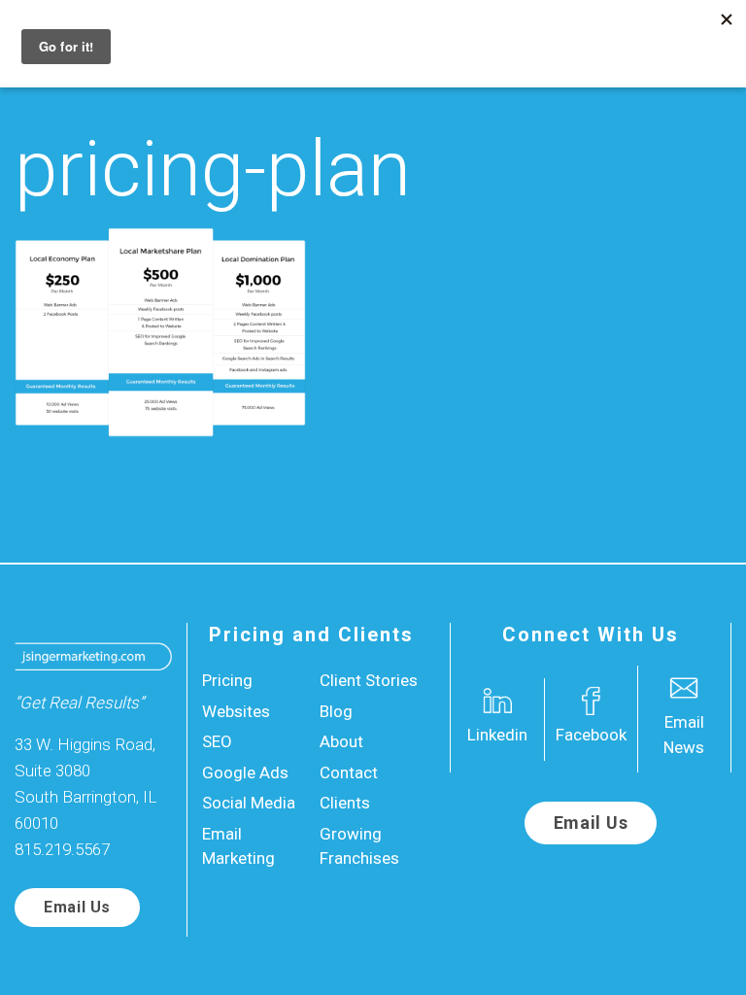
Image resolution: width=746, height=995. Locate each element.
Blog (336, 711)
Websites (236, 711)
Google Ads (245, 772)
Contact (349, 772)
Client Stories (369, 680)
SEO (217, 741)
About (341, 741)
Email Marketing (238, 846)
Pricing (227, 680)
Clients (345, 802)
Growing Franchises (359, 846)
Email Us (77, 907)
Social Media (248, 802)
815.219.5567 (62, 849)
